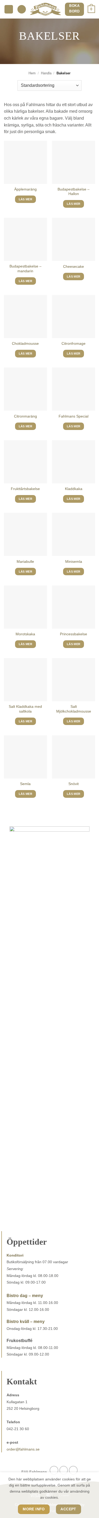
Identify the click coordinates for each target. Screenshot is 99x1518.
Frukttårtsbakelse (25, 489)
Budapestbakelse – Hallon (73, 191)
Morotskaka (25, 634)
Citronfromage (74, 344)
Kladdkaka (73, 489)
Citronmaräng (25, 416)
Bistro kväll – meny (26, 1321)
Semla (25, 784)
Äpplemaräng (25, 189)
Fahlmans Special (73, 416)
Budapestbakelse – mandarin (25, 268)
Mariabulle (25, 562)
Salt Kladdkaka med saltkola (25, 709)
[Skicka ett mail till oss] (73, 1470)
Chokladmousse (25, 344)
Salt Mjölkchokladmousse (73, 709)
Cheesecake (73, 267)
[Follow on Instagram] (63, 1470)
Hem (32, 73)
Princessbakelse (73, 634)
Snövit (73, 784)
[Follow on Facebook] (54, 1470)
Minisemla (73, 562)
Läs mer (25, 199)
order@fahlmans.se (23, 1449)
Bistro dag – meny (25, 1295)
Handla (46, 73)
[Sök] (21, 9)
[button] (8, 9)
